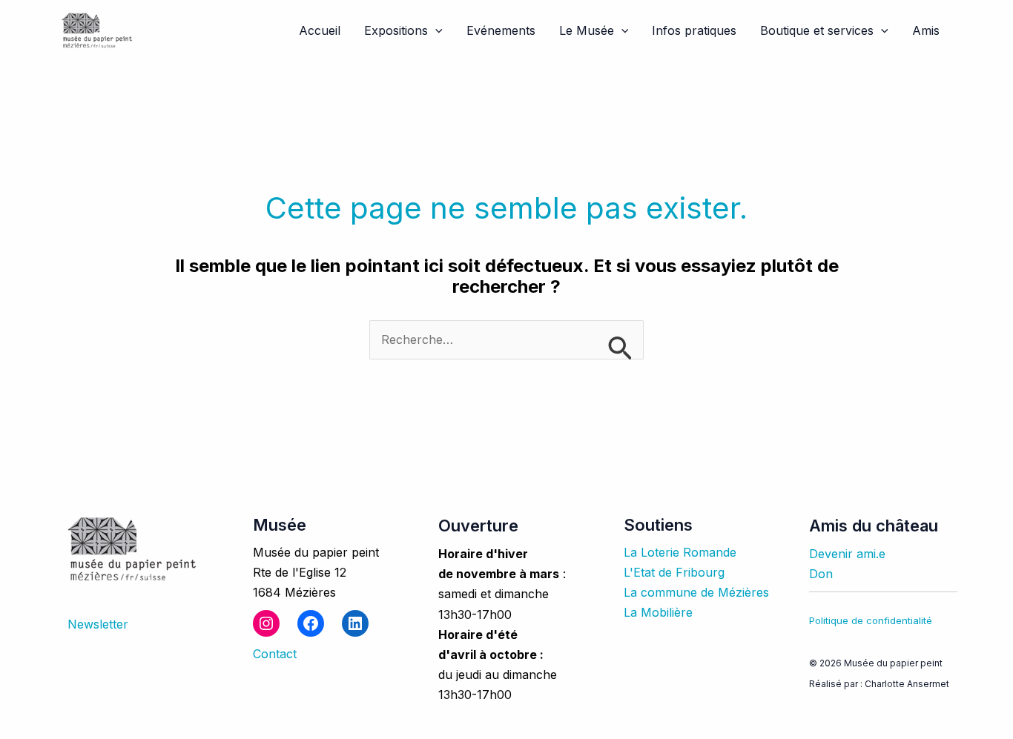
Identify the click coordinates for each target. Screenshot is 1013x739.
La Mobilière (658, 612)
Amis (926, 30)
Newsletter (97, 624)
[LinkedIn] (355, 623)
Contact (275, 653)
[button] (435, 30)
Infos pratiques (694, 30)
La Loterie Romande (680, 552)
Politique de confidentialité (870, 620)
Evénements (500, 30)
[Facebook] (310, 623)
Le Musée (586, 30)
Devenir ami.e (847, 553)
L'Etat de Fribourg (674, 572)
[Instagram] (266, 623)
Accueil (319, 30)
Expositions (396, 30)
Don (821, 573)
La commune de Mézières (696, 592)
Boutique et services (817, 30)
